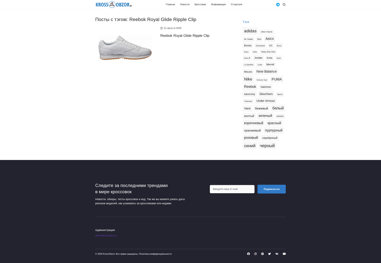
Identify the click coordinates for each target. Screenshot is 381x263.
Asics (270, 39)
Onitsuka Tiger (262, 80)
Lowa (260, 65)
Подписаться (271, 189)
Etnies (246, 52)
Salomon (265, 86)
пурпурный (273, 130)
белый (278, 108)
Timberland (248, 101)
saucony (249, 94)
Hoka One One (268, 52)
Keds (269, 58)
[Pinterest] (262, 253)
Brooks (248, 45)
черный (267, 145)
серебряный (269, 137)
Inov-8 (247, 58)
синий (250, 145)
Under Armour (265, 100)
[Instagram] (255, 253)
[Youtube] (284, 253)
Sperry (279, 94)
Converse (260, 46)
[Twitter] (269, 253)
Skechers (266, 94)
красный (274, 123)
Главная (170, 4)
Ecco (279, 45)
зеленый (265, 116)
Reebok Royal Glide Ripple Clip (184, 36)
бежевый (261, 108)
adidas (250, 31)
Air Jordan (248, 39)
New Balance (266, 71)
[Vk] (276, 253)
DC (271, 45)
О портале (236, 4)
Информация (218, 4)
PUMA (277, 79)
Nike (248, 79)
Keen (279, 58)
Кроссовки (200, 4)
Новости (184, 4)
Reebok (250, 87)
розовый (251, 138)
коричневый (253, 123)
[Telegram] (278, 4)
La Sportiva (248, 65)
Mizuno (248, 71)
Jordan (258, 57)
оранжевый (252, 130)
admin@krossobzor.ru (106, 235)
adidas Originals (267, 32)
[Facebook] (248, 253)
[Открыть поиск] (284, 4)
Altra (259, 39)
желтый (249, 115)
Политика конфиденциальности (155, 254)
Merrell (270, 64)
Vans (247, 108)
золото (280, 116)
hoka (255, 52)
